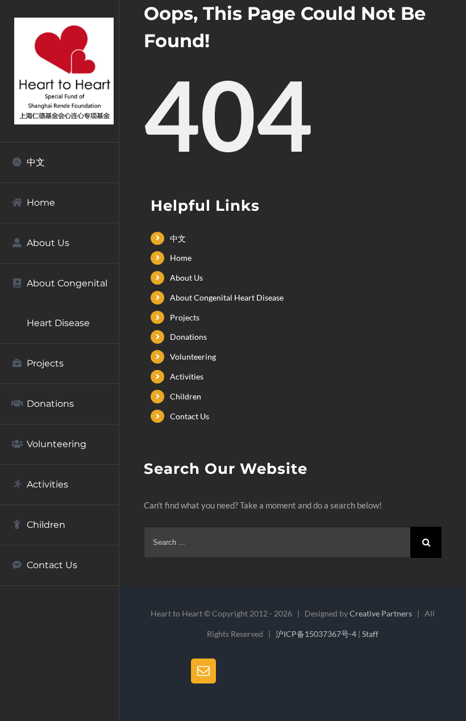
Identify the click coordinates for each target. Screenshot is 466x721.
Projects (184, 317)
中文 (178, 238)
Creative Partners (380, 613)
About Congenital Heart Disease (227, 297)
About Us (186, 277)
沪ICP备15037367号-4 (316, 634)
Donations (188, 336)
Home (181, 257)
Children (185, 396)
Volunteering (193, 356)
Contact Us (189, 416)
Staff (370, 634)
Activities (186, 376)
